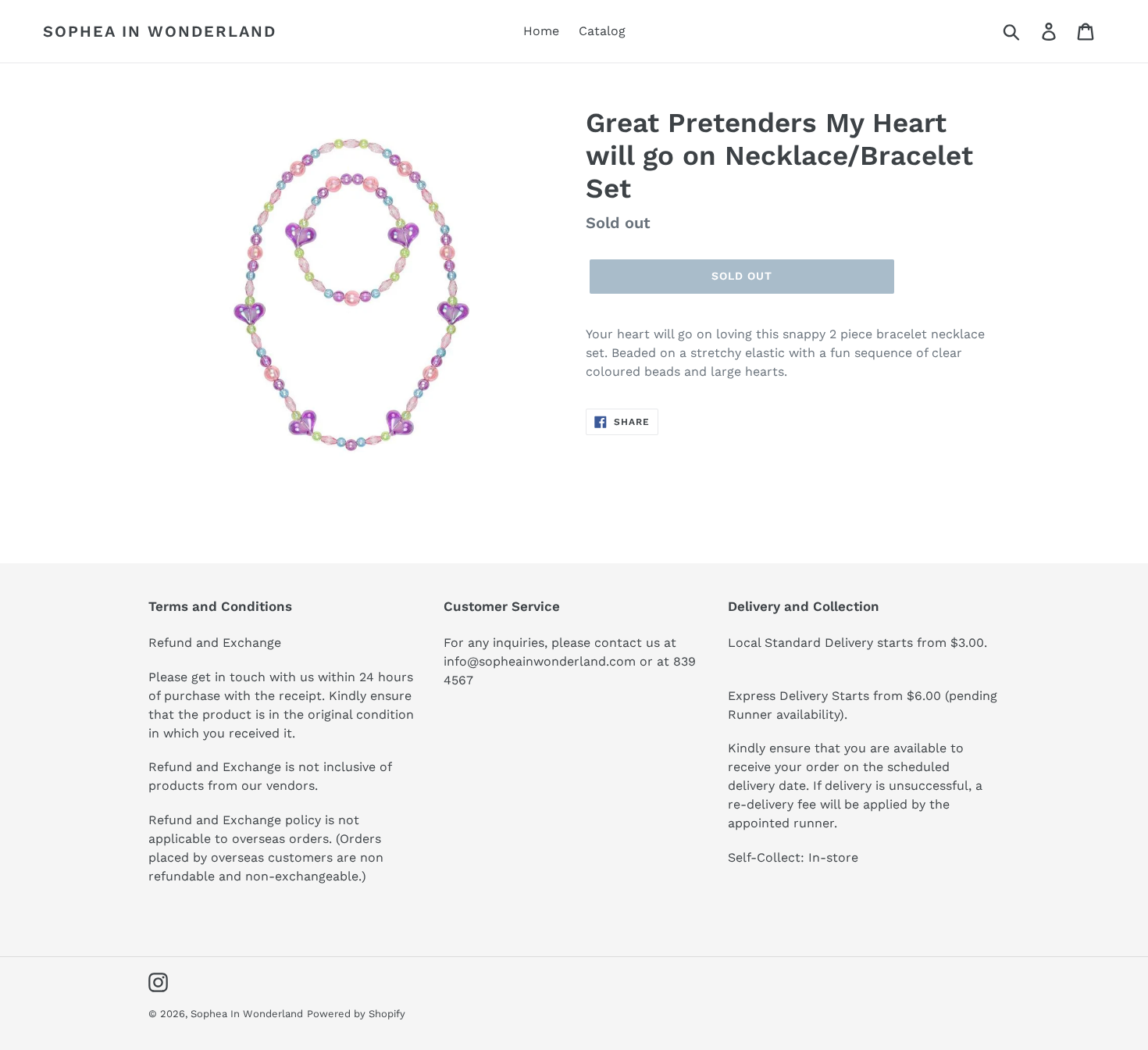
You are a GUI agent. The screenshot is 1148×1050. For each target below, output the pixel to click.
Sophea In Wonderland (159, 31)
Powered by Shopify (356, 1014)
